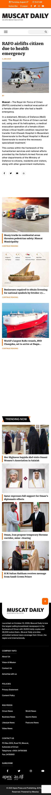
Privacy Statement (10, 689)
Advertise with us (9, 674)
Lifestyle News (8, 722)
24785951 (10, 754)
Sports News (31, 717)
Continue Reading (10, 246)
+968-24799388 (19, 750)
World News (31, 711)
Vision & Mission (9, 662)
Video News (7, 728)
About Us (6, 656)
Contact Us (7, 668)
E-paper (24, 6)
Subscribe (13, 6)
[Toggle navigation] (6, 31)
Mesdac (35, 792)
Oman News (7, 711)
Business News (8, 717)
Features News (32, 722)
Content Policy (8, 695)
